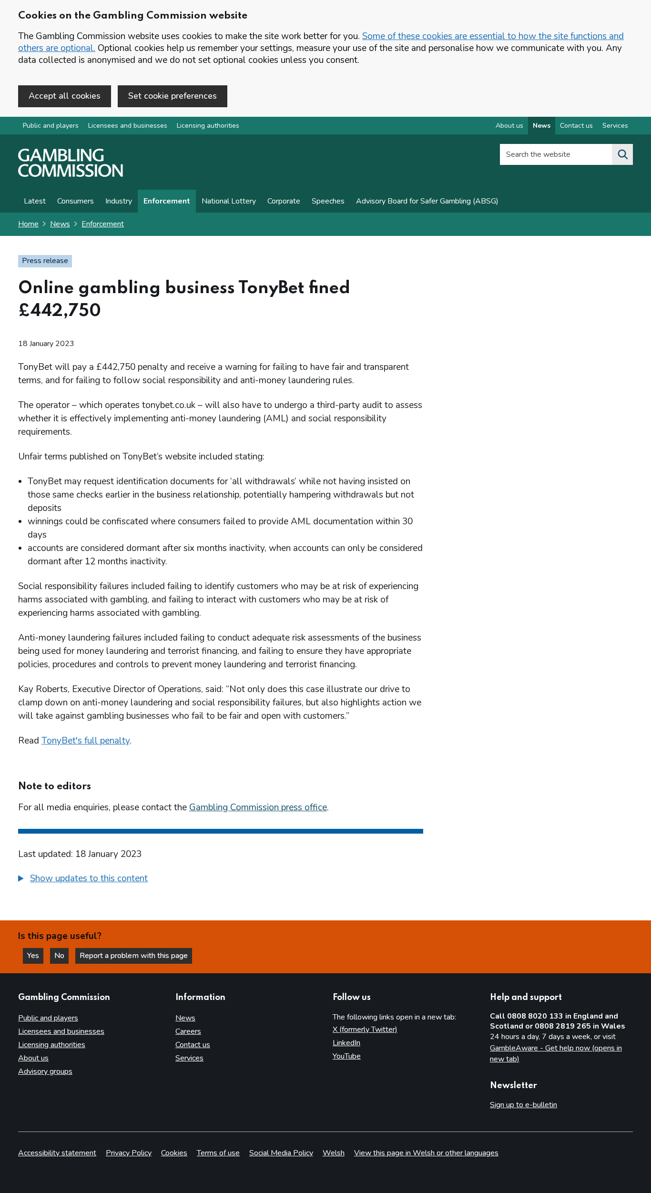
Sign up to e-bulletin (523, 1105)
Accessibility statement (57, 1153)
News (541, 125)
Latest (35, 201)
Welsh (334, 1153)
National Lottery (229, 201)
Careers (188, 1031)
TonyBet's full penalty (85, 740)
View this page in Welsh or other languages (426, 1153)
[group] (220, 880)
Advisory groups (45, 1071)
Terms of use (218, 1153)
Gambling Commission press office (258, 807)
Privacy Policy (129, 1153)
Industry (118, 201)
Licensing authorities (208, 125)
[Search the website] (622, 154)
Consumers (75, 201)
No (61, 955)
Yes (35, 955)
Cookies (174, 1153)
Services (615, 125)
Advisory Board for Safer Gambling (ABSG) (427, 201)
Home (28, 224)
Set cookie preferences (172, 96)
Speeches (328, 201)
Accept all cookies (65, 96)
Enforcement (166, 201)
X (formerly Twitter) (365, 1029)
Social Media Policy (281, 1153)
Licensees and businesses (127, 125)
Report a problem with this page (134, 955)
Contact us (576, 125)
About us (509, 125)
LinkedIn (346, 1043)
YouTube (347, 1056)
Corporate (283, 201)
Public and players (51, 125)
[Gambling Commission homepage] (70, 174)
